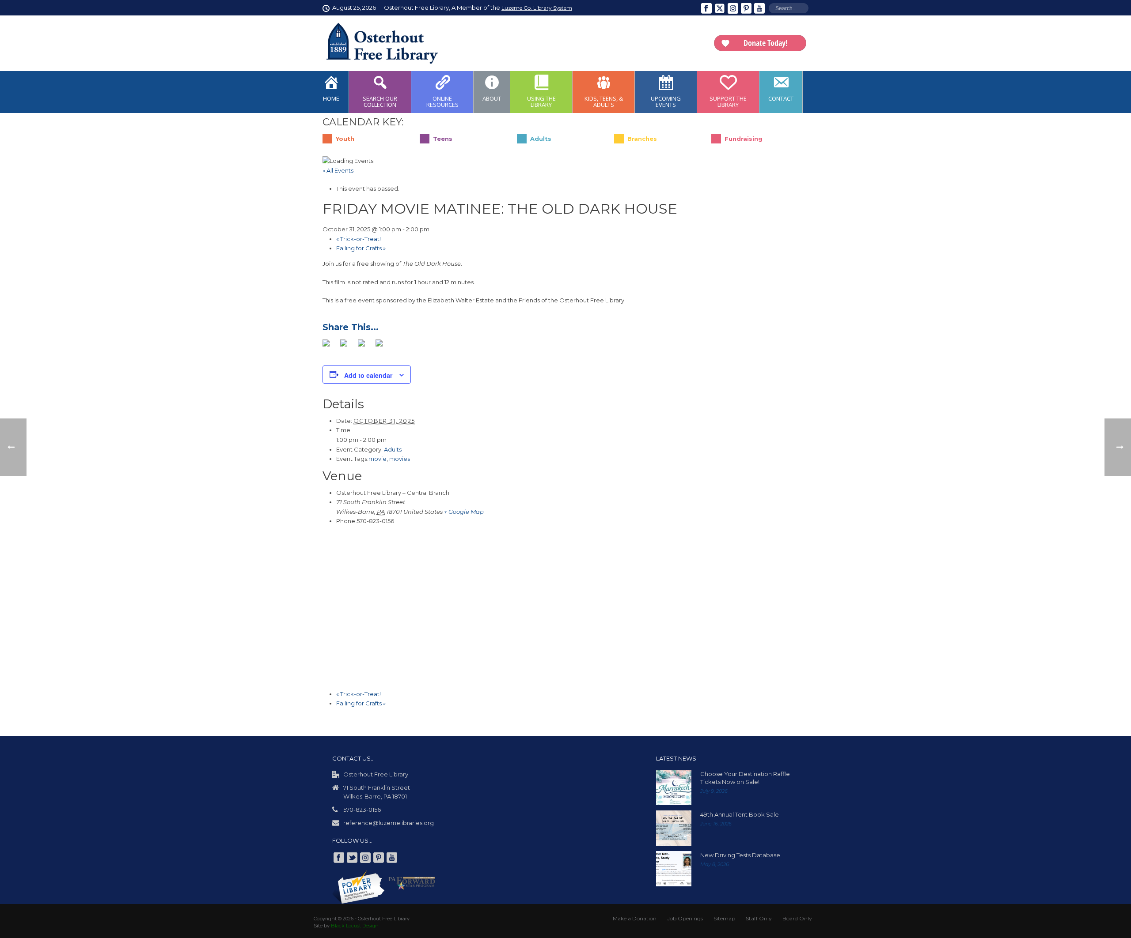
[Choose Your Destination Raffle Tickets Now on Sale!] (673, 787)
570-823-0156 (362, 809)
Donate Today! (766, 43)
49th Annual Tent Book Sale (739, 814)
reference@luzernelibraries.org (388, 822)
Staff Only (759, 918)
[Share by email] (383, 346)
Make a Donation (635, 918)
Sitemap (724, 918)
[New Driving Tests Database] (673, 868)
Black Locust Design (355, 926)
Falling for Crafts (361, 248)
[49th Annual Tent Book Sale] (673, 828)
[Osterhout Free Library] (377, 43)
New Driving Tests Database (740, 855)
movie (377, 458)
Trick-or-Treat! (358, 238)
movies (399, 458)
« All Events (338, 170)
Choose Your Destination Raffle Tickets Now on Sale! (745, 777)
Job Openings (685, 918)
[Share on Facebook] (330, 346)
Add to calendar (368, 375)
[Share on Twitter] (347, 346)
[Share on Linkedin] (365, 346)
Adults (393, 449)
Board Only (797, 918)
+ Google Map (464, 511)
